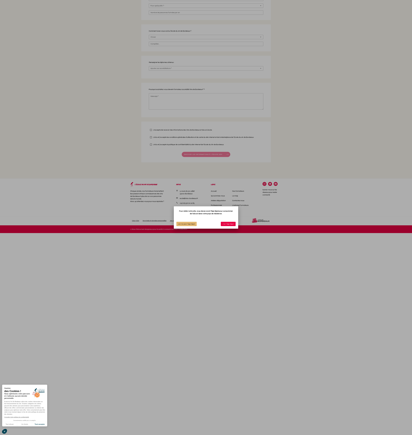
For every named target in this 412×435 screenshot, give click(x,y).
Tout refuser (10, 424)
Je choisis (24, 424)
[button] (4, 431)
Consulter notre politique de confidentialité (16, 417)
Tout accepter (40, 424)
